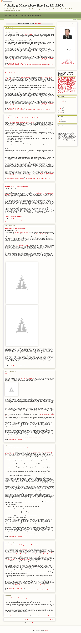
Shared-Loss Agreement (46, 220)
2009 (61, 112)
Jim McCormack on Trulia (67, 59)
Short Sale (52, 64)
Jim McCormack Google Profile (67, 61)
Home (26, 619)
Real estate (47, 589)
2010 (61, 110)
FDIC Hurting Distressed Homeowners (39, 193)
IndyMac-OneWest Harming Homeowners (16, 186)
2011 (61, 108)
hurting (21, 367)
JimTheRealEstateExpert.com (67, 54)
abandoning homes (10, 440)
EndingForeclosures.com (67, 55)
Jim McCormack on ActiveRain (67, 57)
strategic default (37, 537)
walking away (42, 537)
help (25, 64)
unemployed (16, 65)
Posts (61, 119)
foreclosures (16, 220)
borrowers (9, 220)
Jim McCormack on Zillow (67, 58)
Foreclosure (21, 64)
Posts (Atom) (32, 622)
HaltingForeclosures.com (67, 56)
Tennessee (11, 65)
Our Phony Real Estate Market (41, 233)
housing (29, 589)
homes (26, 589)
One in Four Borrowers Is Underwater (27, 378)
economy (9, 615)
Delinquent (12, 64)
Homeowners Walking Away (25, 549)
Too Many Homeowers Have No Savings (16, 598)
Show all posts (38, 23)
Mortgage (37, 64)
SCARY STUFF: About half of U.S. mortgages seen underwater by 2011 (18, 559)
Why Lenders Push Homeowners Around (16, 448)
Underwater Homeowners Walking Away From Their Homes (21, 545)
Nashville (41, 64)
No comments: (20, 63)
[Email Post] (24, 63)
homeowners (28, 64)
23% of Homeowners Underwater (14, 374)
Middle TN (33, 64)
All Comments (63, 121)
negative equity (28, 440)
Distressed (17, 64)
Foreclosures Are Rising (28, 34)
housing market (34, 589)
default (8, 64)
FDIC (12, 220)
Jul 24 (63, 101)
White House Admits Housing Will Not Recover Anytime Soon (22, 118)
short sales (7, 65)
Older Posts (51, 619)
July (62, 99)
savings (32, 615)
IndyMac (29, 220)
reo (49, 64)
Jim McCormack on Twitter (67, 62)
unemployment (11, 179)
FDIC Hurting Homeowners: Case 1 (15, 228)
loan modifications (34, 220)
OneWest (40, 220)
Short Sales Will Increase (12, 73)
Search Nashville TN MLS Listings (11, 15)
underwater (38, 440)
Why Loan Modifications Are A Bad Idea (66, 103)
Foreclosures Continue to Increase (14, 30)
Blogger (46, 630)
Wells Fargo (47, 615)
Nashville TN (45, 64)
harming (20, 220)
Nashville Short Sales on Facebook (67, 63)
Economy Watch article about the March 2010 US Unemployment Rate (21, 122)
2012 (61, 107)
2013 (61, 98)
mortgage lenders (26, 537)
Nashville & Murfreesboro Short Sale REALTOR (34, 5)
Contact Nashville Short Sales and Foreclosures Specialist (30, 15)
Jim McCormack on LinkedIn (67, 60)
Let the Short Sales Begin (25, 77)
